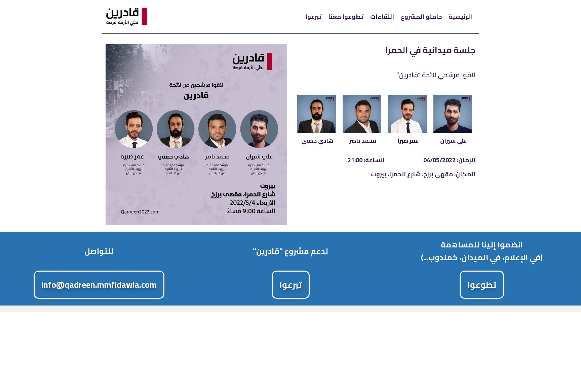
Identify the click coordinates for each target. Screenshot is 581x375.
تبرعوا (313, 16)
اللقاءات (382, 16)
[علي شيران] (452, 114)
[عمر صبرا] (407, 114)
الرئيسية (460, 16)
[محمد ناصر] (362, 114)
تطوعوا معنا (345, 16)
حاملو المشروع (421, 16)
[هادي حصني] (316, 114)
